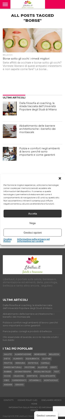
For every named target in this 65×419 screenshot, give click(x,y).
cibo (6, 380)
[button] (60, 178)
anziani (8, 385)
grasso (19, 385)
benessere (40, 354)
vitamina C (35, 380)
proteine (30, 367)
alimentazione (23, 354)
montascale (51, 380)
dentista (32, 376)
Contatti (9, 400)
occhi (7, 376)
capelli (45, 363)
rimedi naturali (12, 367)
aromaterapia (23, 372)
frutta (8, 363)
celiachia (19, 376)
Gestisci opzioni (33, 232)
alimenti (18, 359)
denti (53, 367)
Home (34, 404)
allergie (42, 367)
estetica (33, 363)
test (56, 372)
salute (8, 354)
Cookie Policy (7, 240)
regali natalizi (42, 372)
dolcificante (47, 376)
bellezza (54, 354)
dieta (7, 359)
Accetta (32, 213)
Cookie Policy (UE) (27, 400)
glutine (46, 359)
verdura (20, 363)
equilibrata (32, 359)
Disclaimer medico (51, 400)
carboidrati (19, 380)
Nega (32, 223)
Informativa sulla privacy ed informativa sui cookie (33, 240)
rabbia (7, 372)
